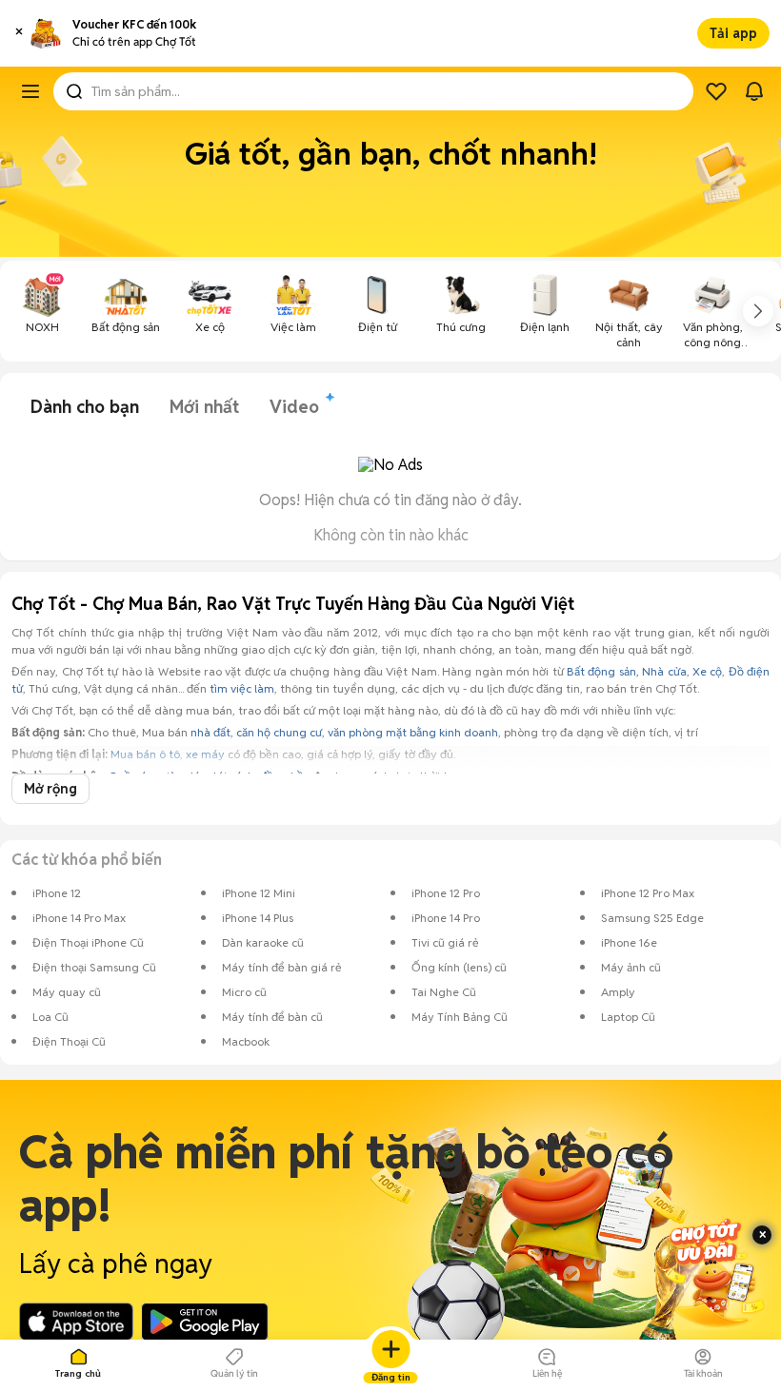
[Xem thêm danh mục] (758, 311)
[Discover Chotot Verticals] (30, 91)
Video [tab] (294, 407)
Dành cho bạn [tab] (84, 407)
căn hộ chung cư (279, 732)
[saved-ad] (716, 91)
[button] (19, 33)
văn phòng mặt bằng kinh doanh (413, 732)
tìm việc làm (242, 688)
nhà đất (210, 732)
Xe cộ (707, 671)
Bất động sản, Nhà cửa (626, 671)
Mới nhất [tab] (204, 407)
